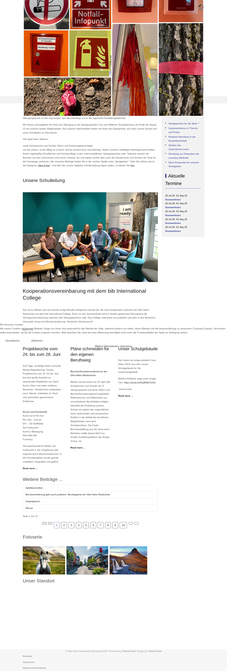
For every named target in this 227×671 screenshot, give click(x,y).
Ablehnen (37, 340)
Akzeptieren (12, 340)
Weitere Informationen (106, 346)
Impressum (126, 346)
